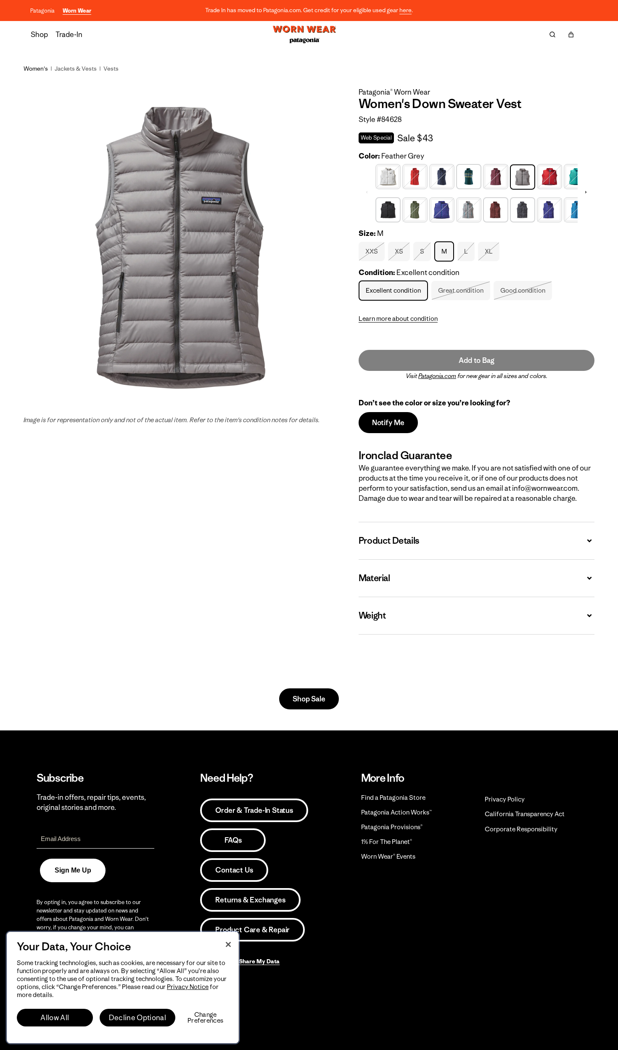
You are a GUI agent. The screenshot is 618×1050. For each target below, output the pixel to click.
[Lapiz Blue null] (576, 208)
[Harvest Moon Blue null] (549, 208)
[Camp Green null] (415, 208)
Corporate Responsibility (521, 829)
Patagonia (42, 10)
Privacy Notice (188, 987)
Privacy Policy (505, 799)
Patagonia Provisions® (392, 827)
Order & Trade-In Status (254, 810)
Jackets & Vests (76, 68)
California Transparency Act (525, 814)
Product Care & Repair (252, 929)
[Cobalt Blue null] (441, 208)
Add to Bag (476, 360)
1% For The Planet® (386, 842)
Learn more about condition (398, 319)
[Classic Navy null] (441, 175)
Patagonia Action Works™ (396, 812)
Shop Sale (309, 699)
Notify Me (388, 422)
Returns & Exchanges (250, 900)
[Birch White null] (388, 175)
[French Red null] (549, 175)
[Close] (228, 944)
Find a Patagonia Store (393, 797)
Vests (111, 68)
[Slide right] (586, 192)
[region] (123, 987)
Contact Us (234, 870)
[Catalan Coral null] (415, 175)
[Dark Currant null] (495, 175)
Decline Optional (137, 1017)
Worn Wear (77, 10)
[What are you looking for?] (552, 34)
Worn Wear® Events (388, 856)
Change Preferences (205, 1018)
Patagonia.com (437, 376)
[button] (571, 34)
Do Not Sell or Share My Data (240, 961)
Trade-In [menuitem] (68, 34)
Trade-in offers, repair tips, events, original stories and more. (91, 802)
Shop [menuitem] (39, 34)
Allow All (54, 1017)
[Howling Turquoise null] (576, 175)
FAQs (232, 840)
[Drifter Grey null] (468, 208)
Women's (36, 68)
